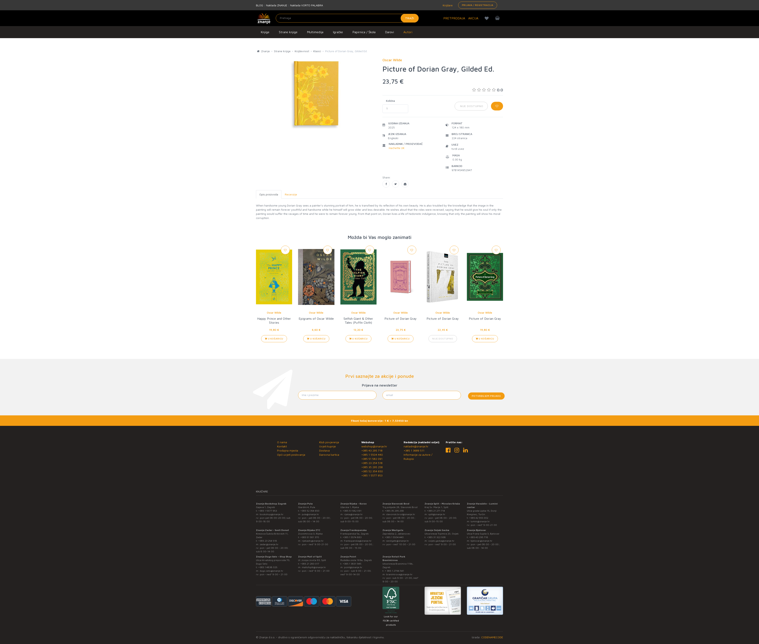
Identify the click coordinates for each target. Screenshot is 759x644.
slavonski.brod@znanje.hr (400, 514)
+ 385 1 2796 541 (394, 570)
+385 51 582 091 (371, 458)
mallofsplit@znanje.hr (314, 567)
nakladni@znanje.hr (416, 446)
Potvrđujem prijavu (486, 395)
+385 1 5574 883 (352, 537)
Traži (409, 18)
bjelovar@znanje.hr (481, 540)
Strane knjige (288, 32)
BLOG (259, 5)
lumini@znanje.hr (480, 521)
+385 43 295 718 (371, 450)
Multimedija (315, 32)
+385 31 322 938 (436, 537)
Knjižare (447, 5)
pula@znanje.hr (310, 514)
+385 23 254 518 (371, 463)
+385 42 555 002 (478, 517)
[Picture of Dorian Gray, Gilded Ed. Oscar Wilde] (386, 184)
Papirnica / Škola (364, 32)
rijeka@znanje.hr (353, 514)
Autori (407, 32)
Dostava (324, 450)
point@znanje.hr (353, 567)
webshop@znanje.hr (374, 446)
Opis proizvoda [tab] (268, 194)
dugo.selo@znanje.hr (271, 570)
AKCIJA (473, 18)
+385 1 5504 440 (372, 454)
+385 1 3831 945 (352, 563)
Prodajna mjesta (287, 450)
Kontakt (282, 446)
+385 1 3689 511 (414, 450)
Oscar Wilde (274, 312)
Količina (390, 100)
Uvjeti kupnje (327, 446)
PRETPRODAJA (454, 18)
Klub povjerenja (329, 442)
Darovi (389, 32)
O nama (282, 442)
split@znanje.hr (436, 514)
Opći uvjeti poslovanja (291, 454)
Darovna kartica (329, 454)
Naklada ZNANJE (276, 5)
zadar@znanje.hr (269, 544)
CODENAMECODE (492, 637)
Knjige (265, 32)
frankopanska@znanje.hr (358, 540)
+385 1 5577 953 (371, 475)
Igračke (338, 32)
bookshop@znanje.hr (271, 514)
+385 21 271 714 (436, 510)
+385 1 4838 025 (267, 567)
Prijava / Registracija (477, 5)
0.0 (500, 90)
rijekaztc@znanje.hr (313, 540)
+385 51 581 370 (309, 537)
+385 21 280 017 (309, 563)
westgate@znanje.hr (397, 540)
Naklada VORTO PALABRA (306, 5)
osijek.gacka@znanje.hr (441, 540)
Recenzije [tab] (291, 194)
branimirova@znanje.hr (399, 574)
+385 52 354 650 (372, 471)
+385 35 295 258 (372, 467)
